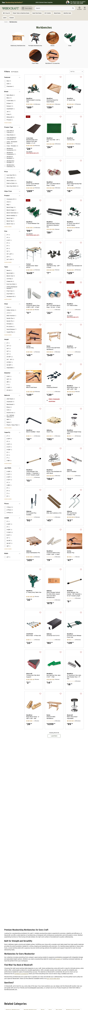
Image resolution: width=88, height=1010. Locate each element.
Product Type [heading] (8, 127)
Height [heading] (6, 339)
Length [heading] (6, 518)
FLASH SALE (44, 2)
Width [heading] (6, 553)
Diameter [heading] (7, 373)
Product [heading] (7, 195)
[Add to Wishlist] (40, 77)
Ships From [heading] (8, 191)
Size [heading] (5, 231)
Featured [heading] (7, 77)
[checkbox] (5, 81)
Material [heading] (7, 395)
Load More (54, 736)
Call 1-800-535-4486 (76, 3)
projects (58, 959)
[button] (77, 71)
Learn (4, 17)
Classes (11, 17)
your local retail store (53, 978)
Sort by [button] (72, 71)
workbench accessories (21, 973)
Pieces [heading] (6, 503)
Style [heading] (6, 304)
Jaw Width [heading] (7, 468)
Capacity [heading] (7, 432)
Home (6, 22)
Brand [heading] (6, 91)
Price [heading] (6, 171)
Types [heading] (6, 267)
